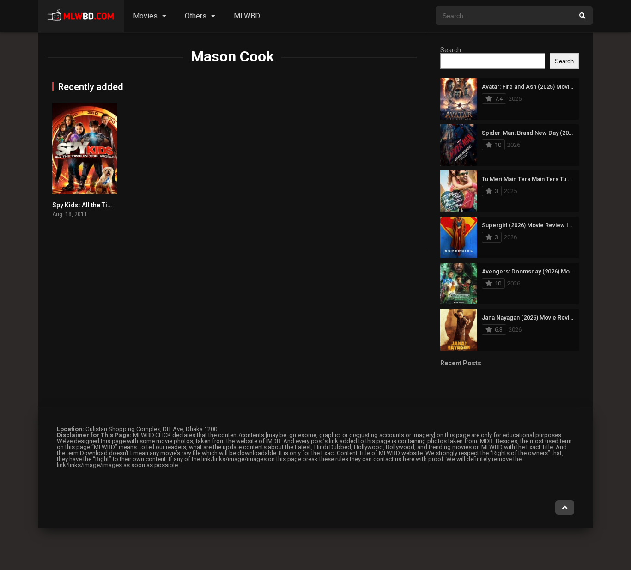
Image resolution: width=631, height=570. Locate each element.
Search (450, 50)
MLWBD (247, 16)
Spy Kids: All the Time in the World (103, 205)
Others (195, 16)
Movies (145, 16)
